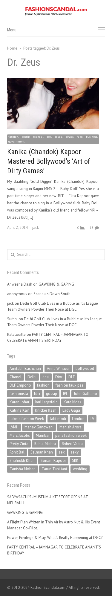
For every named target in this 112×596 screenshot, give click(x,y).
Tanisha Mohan (23, 468)
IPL (65, 393)
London (78, 418)
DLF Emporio (20, 385)
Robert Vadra (72, 443)
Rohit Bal (17, 452)
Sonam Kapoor (53, 460)
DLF (71, 376)
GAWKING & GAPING (56, 284)
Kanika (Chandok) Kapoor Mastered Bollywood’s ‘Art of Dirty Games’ (48, 161)
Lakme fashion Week (27, 418)
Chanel (16, 376)
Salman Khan (41, 452)
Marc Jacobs (20, 435)
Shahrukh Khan (22, 460)
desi (45, 376)
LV (92, 418)
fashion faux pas (69, 385)
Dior (58, 376)
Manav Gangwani (38, 427)
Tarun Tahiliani (54, 468)
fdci (37, 393)
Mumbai (42, 435)
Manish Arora (70, 427)
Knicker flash (45, 410)
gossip (51, 393)
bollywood (85, 368)
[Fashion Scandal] (56, 11)
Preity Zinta (19, 443)
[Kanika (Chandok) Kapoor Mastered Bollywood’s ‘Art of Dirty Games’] (53, 81)
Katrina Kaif (19, 410)
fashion (43, 385)
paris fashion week (71, 435)
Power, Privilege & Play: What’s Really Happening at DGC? (54, 537)
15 (92, 227)
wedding (80, 468)
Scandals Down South (51, 293)
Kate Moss (72, 402)
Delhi (31, 376)
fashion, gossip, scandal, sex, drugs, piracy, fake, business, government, (53, 139)
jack (35, 227)
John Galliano (85, 393)
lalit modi (58, 418)
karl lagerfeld (46, 402)
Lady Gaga (71, 410)
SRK (75, 460)
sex (62, 452)
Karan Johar (19, 402)
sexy (75, 452)
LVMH (14, 427)
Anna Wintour (58, 368)
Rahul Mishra (45, 443)
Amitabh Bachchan (25, 368)
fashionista (19, 393)
